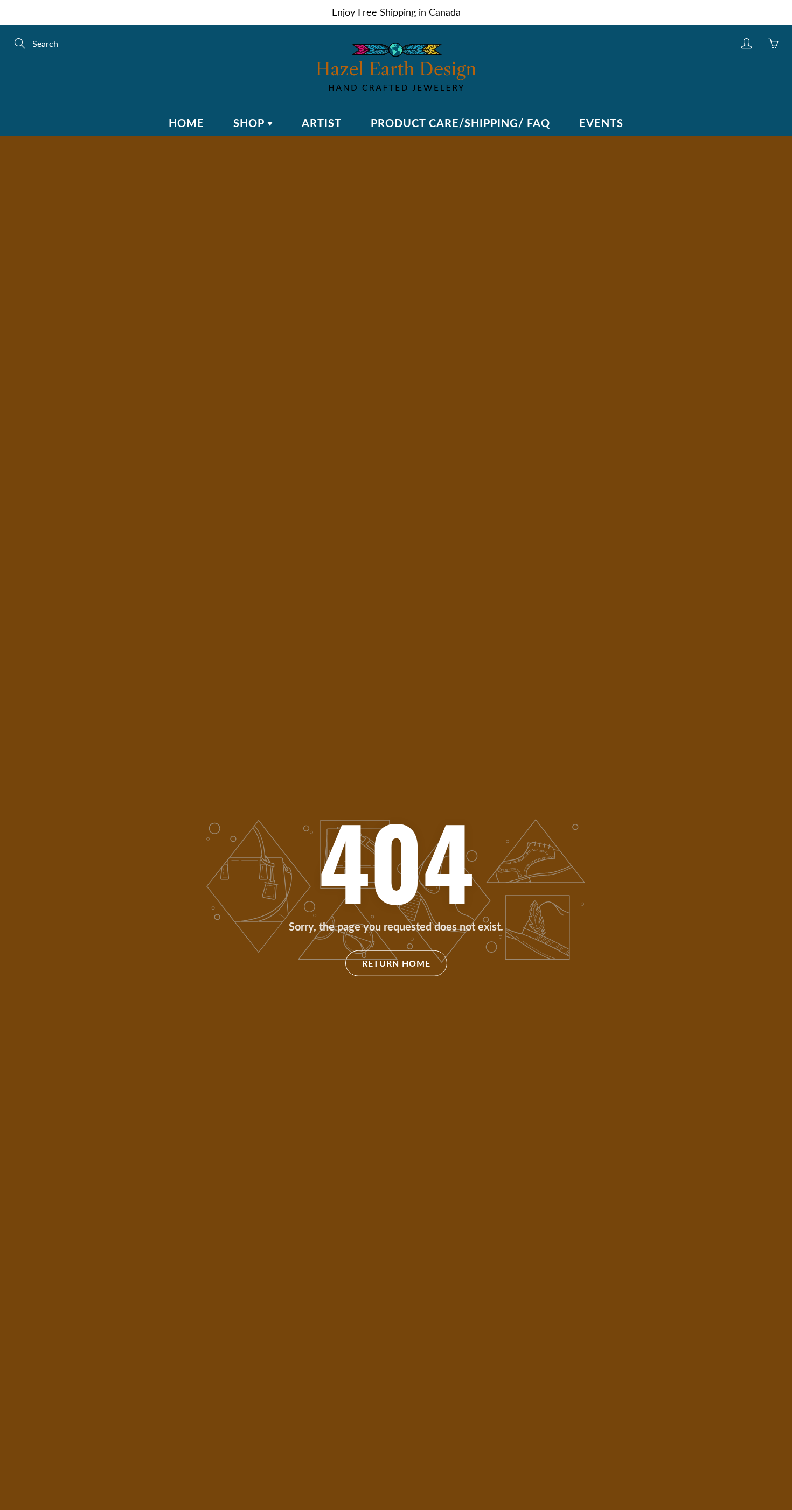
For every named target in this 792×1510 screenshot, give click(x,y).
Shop (250, 122)
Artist (322, 122)
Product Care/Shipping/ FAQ (460, 122)
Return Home (396, 962)
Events (601, 122)
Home (186, 122)
